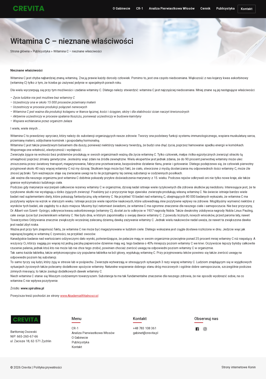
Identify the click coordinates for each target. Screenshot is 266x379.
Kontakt (246, 9)
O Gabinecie (121, 8)
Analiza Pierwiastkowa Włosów (172, 8)
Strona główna (20, 51)
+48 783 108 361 (144, 328)
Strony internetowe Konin (239, 367)
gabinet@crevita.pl (145, 333)
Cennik (205, 8)
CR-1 (139, 8)
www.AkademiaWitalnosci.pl (79, 296)
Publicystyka (225, 8)
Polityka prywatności (47, 367)
